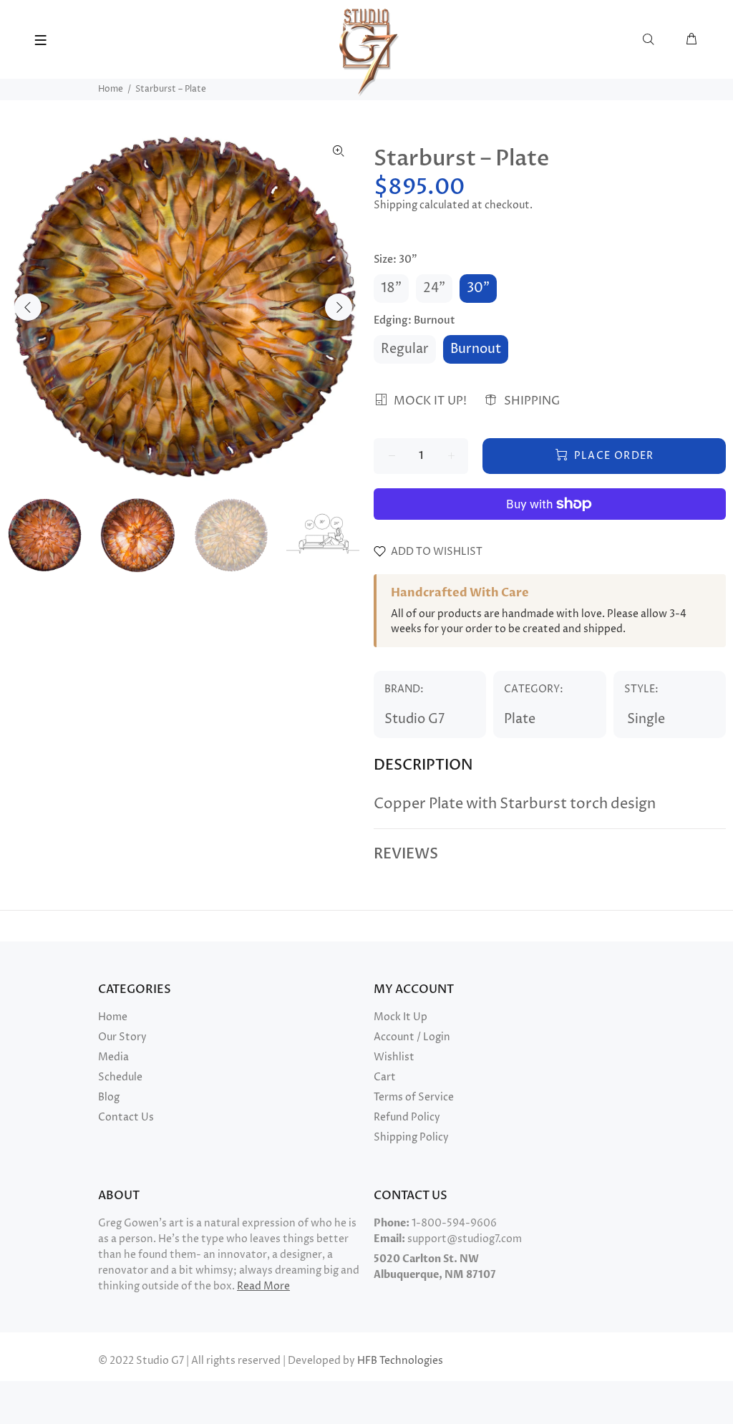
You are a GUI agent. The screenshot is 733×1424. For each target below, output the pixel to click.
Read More (263, 1286)
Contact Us (126, 1117)
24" (434, 288)
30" (478, 288)
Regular (405, 349)
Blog (109, 1097)
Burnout (475, 349)
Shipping (395, 205)
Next (338, 307)
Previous (28, 307)
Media (113, 1057)
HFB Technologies (400, 1360)
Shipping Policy (411, 1137)
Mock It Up (400, 1017)
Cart (385, 1077)
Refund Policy (407, 1117)
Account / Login (412, 1037)
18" (391, 288)
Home (110, 89)
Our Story (122, 1037)
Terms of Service (414, 1097)
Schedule (120, 1077)
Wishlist (394, 1057)
